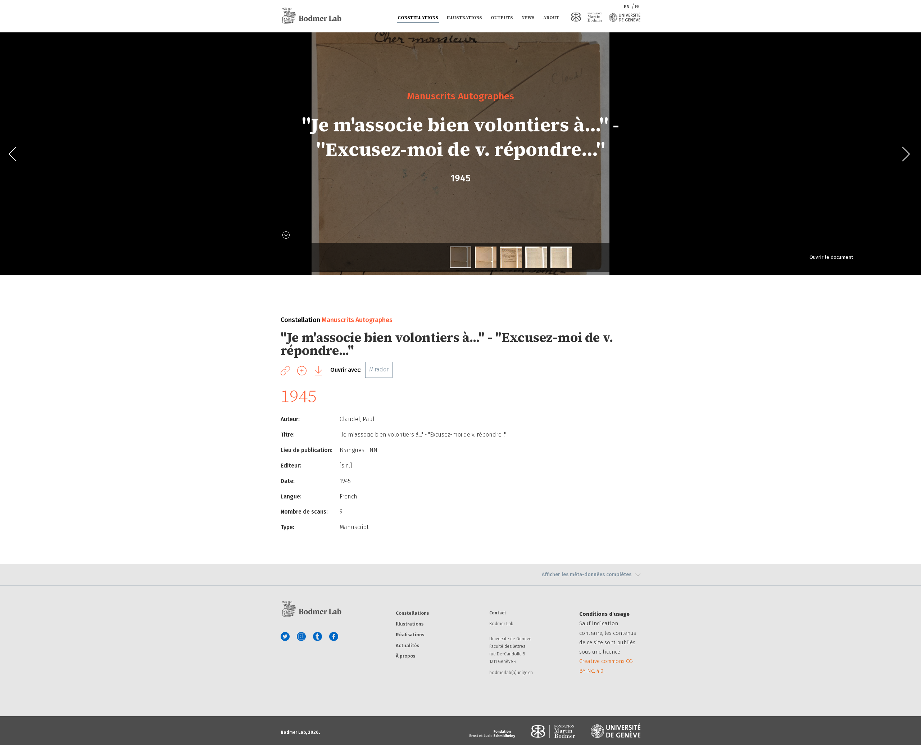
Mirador (379, 369)
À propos (405, 656)
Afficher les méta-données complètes (586, 575)
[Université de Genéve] (624, 17)
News (528, 18)
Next (905, 154)
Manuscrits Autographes (460, 95)
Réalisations (410, 635)
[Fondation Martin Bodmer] (586, 17)
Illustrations (464, 18)
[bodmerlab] (311, 15)
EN (627, 6)
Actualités (407, 646)
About (551, 18)
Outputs (502, 18)
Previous (15, 154)
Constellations (418, 18)
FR (637, 6)
